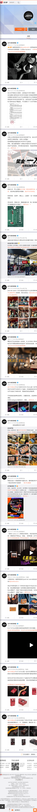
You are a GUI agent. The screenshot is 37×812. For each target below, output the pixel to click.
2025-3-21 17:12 (12, 135)
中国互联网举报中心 (5, 799)
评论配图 (27, 483)
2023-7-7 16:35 (12, 339)
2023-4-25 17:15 (12, 478)
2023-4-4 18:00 (12, 626)
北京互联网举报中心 (16, 799)
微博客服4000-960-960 (8, 774)
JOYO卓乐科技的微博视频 (16, 51)
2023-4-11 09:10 (12, 577)
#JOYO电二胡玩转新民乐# (27, 189)
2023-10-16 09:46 (12, 288)
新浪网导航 (18, 776)
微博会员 (2, 765)
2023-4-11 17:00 (12, 45)
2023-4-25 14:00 (12, 520)
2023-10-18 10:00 (12, 277)
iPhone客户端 (23, 238)
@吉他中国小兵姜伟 (13, 243)
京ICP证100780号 (12, 782)
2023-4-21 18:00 (12, 531)
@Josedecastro (25, 47)
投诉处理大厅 (7, 778)
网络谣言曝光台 (25, 802)
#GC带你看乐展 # (25, 247)
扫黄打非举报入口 (16, 802)
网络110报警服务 (6, 800)
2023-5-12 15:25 (12, 423)
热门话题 (8, 763)
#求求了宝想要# (12, 490)
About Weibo (28, 774)
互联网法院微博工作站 (27, 778)
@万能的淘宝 (11, 486)
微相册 (7, 765)
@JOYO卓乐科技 (30, 191)
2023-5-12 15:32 (12, 385)
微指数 (7, 767)
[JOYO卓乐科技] (4, 46)
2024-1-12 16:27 (12, 187)
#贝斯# (10, 684)
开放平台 (29, 769)
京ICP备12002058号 (23, 782)
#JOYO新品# (11, 387)
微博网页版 (22, 90)
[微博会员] (17, 486)
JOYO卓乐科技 (12, 43)
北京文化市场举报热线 (16, 800)
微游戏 (1, 767)
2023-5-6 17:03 (12, 467)
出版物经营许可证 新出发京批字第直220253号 (18, 796)
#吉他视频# (17, 247)
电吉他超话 (24, 538)
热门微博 (2, 763)
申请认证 (29, 763)
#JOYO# (10, 538)
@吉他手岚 (10, 428)
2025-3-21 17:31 (12, 90)
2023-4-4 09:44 (12, 669)
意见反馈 (17, 774)
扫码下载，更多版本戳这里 (23, 765)
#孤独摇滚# (16, 538)
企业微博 (29, 765)
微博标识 (29, 767)
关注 (20, 29)
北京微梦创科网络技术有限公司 (26, 807)
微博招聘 (34, 774)
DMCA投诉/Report (16, 778)
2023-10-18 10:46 (12, 238)
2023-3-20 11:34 (12, 718)
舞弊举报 (22, 774)
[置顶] (10, 47)
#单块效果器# (15, 630)
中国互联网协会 (27, 800)
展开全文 (14, 148)
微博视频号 (22, 45)
